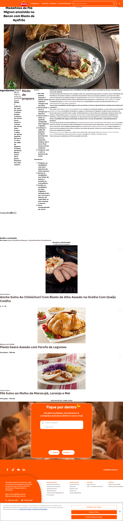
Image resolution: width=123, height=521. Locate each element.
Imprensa (73, 486)
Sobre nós (73, 491)
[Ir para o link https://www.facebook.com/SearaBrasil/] (7, 470)
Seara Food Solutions (54, 486)
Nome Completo (52, 423)
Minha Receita (51, 491)
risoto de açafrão (70, 101)
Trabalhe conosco (110, 470)
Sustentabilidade (75, 493)
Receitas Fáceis (40, 240)
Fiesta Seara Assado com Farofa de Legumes (33, 347)
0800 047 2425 (13, 500)
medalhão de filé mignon (77, 115)
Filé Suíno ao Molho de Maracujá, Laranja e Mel (35, 393)
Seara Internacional (53, 484)
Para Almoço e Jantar (25, 240)
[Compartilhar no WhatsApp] (15, 213)
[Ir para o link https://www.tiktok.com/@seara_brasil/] (13, 469)
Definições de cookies (94, 507)
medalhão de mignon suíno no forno (94, 126)
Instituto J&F (74, 489)
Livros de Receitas (64, 3)
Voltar (55, 452)
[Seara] (23, 3)
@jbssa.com (9, 496)
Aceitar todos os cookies (94, 517)
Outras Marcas (74, 484)
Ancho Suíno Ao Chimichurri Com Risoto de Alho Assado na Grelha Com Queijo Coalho (58, 299)
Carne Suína (12, 240)
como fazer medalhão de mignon (98, 98)
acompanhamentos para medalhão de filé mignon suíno (96, 123)
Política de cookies (114, 484)
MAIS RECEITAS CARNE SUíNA (61, 401)
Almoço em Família (7, 344)
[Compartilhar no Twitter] (13, 213)
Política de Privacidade (39, 509)
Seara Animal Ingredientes (55, 493)
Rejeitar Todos (94, 512)
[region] (61, 512)
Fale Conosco (91, 484)
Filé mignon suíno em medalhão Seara (18, 96)
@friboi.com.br (20, 494)
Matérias (53, 3)
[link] (61, 276)
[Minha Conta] (119, 3)
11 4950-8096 (28, 500)
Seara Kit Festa (52, 489)
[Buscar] (114, 3)
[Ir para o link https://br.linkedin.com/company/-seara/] (24, 470)
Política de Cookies (25, 509)
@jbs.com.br (9, 494)
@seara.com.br (20, 496)
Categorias (34, 3)
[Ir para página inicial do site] (61, 476)
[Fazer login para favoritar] (120, 248)
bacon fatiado (57, 111)
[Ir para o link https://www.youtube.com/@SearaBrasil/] (18, 470)
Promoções (50, 495)
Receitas (45, 3)
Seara (48, 240)
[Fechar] (120, 512)
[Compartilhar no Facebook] (11, 213)
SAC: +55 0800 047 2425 (94, 486)
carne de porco (110, 99)
